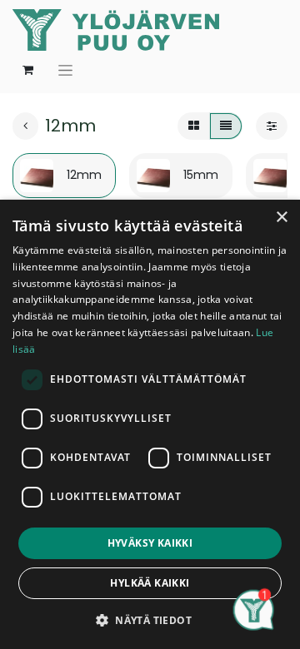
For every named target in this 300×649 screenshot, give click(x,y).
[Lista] (225, 126)
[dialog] (150, 424)
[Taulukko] (194, 126)
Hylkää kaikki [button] (149, 583)
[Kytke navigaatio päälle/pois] (65, 70)
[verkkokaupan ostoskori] (27, 70)
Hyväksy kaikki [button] (150, 543)
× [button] (281, 217)
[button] (150, 620)
